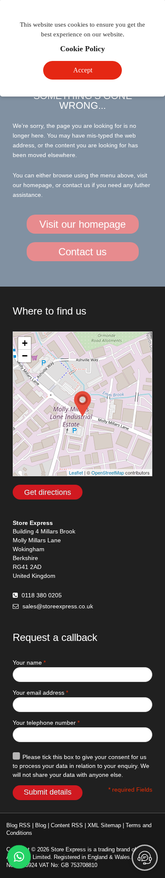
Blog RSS (18, 825)
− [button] (25, 356)
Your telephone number (46, 722)
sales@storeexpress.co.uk (57, 606)
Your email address (40, 692)
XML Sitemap (104, 825)
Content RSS (67, 825)
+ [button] (25, 343)
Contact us (82, 251)
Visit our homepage (82, 224)
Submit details (48, 792)
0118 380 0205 (42, 595)
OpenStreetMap (107, 472)
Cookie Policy (82, 48)
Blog (40, 825)
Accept (82, 70)
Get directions (47, 492)
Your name (29, 662)
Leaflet (76, 472)
